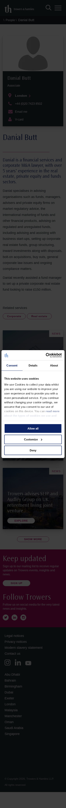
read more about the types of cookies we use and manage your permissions (32, 415)
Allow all (32, 428)
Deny (33, 450)
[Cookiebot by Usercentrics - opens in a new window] (46, 355)
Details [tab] (33, 365)
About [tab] (54, 365)
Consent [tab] (11, 365)
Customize (31, 439)
